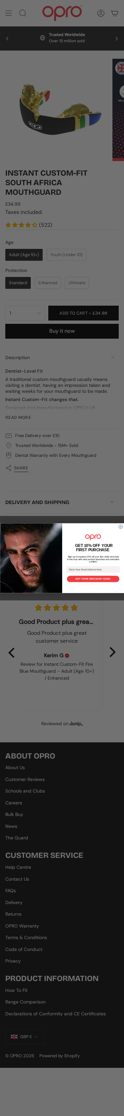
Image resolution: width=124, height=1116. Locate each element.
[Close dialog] (121, 527)
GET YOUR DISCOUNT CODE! (93, 579)
